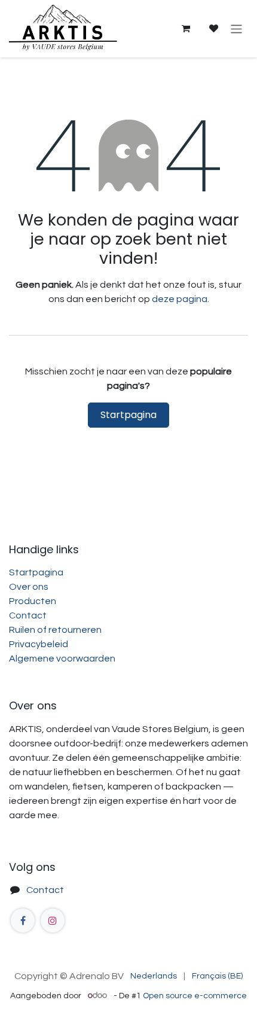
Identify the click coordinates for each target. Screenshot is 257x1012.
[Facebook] (23, 920)
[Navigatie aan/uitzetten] (236, 28)
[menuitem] (153, 976)
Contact (28, 615)
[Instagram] (53, 920)
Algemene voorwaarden (62, 658)
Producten (32, 601)
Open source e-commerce (195, 996)
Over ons (28, 587)
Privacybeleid (38, 644)
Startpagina (128, 415)
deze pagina (179, 299)
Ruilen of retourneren (55, 630)
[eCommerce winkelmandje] (185, 28)
